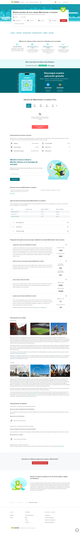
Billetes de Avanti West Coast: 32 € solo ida (20, 190)
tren (61, 355)
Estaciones (51, 32)
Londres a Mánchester (41, 307)
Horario (12, 32)
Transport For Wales (15, 216)
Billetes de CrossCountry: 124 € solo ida (19, 191)
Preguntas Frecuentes (36, 32)
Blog (40, 2)
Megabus (19, 357)
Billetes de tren (13, 502)
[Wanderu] (15, 2)
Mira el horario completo (40, 127)
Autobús (11, 515)
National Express (13, 357)
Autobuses (23, 2)
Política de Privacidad (49, 522)
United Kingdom (20, 502)
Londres (25, 502)
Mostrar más (12, 193)
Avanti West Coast (14, 211)
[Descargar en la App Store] (48, 84)
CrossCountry (14, 214)
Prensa (26, 519)
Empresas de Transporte (34, 2)
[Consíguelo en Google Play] (60, 84)
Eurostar (33, 393)
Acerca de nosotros (29, 515)
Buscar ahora (61, 446)
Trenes (27, 2)
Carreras (27, 522)
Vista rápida (19, 32)
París (37, 393)
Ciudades (45, 32)
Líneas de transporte (27, 32)
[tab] (16, 17)
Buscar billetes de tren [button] (40, 462)
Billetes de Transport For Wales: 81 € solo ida (51, 190)
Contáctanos (47, 515)
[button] (56, 2)
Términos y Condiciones (50, 519)
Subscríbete (15, 179)
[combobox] (18, 20)
